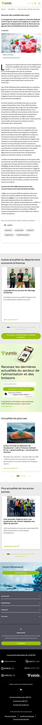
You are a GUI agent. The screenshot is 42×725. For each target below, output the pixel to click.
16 (18, 329)
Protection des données (21, 719)
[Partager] (32, 3)
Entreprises (5, 603)
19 (23, 329)
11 (28, 327)
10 (26, 327)
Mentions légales (10, 716)
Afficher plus (6, 406)
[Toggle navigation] (39, 3)
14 (34, 327)
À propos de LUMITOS (20, 701)
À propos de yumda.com (21, 705)
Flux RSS (4, 616)
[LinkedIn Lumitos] (21, 689)
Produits (4, 609)
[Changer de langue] (35, 3)
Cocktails (13, 69)
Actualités (5, 596)
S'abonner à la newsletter (18, 389)
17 (20, 329)
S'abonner (21, 643)
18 (21, 329)
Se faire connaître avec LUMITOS (20, 697)
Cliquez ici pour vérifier (20, 394)
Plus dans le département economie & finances (21, 336)
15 (16, 329)
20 (25, 329)
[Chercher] (28, 3)
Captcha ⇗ (29, 396)
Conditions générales (27, 716)
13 (32, 327)
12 (30, 327)
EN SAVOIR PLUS (21, 573)
